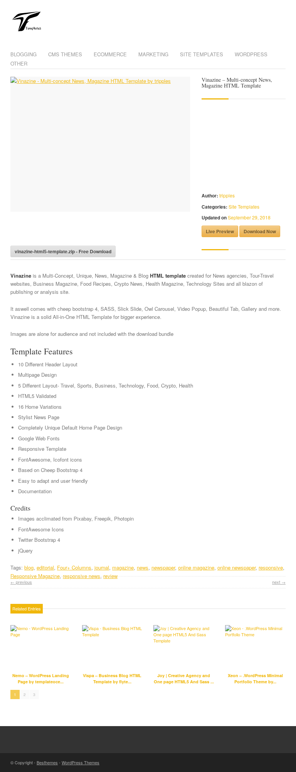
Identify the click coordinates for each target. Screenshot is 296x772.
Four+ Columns (74, 567)
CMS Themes (65, 54)
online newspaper (236, 567)
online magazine (196, 567)
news (142, 567)
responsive (271, 567)
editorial (45, 567)
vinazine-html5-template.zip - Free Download (63, 251)
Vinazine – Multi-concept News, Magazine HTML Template (237, 82)
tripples (227, 195)
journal (101, 567)
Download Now (260, 231)
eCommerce (110, 54)
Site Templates (201, 54)
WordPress (251, 54)
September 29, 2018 (249, 217)
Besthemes (47, 762)
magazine (123, 567)
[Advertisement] (100, 231)
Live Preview (220, 231)
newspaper (163, 567)
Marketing (153, 54)
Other (18, 63)
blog (29, 567)
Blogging (23, 54)
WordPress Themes (80, 762)
